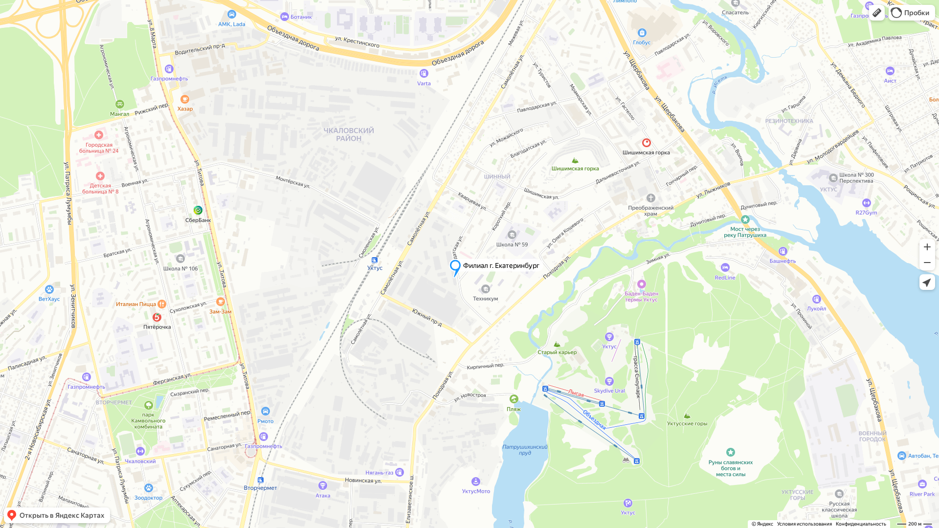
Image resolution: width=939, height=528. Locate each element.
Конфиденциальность (861, 524)
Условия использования (804, 524)
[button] (877, 13)
